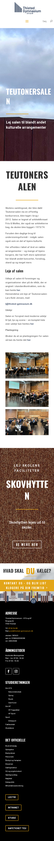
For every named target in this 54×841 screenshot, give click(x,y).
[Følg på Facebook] (8, 671)
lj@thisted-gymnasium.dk (18, 304)
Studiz (12, 817)
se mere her (27, 544)
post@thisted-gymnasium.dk (21, 631)
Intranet (13, 807)
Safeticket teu (17, 828)
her (18, 290)
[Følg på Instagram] (16, 671)
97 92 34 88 (13, 628)
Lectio (12, 797)
